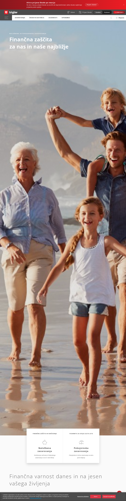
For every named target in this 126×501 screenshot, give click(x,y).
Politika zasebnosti (35, 498)
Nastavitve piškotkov (83, 496)
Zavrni (95, 496)
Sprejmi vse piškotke (109, 496)
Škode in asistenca (36, 18)
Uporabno (66, 18)
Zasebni (98, 12)
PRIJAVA (121, 18)
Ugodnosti (53, 18)
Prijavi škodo (92, 4)
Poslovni (107, 12)
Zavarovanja (20, 18)
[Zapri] (123, 496)
